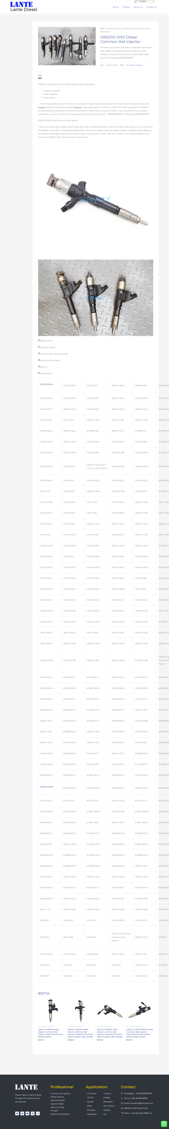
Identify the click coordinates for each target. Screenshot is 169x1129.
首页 (102, 28)
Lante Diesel (23, 9)
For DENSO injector (113, 28)
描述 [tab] (40, 78)
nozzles (41, 107)
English (142, 1)
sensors (77, 107)
